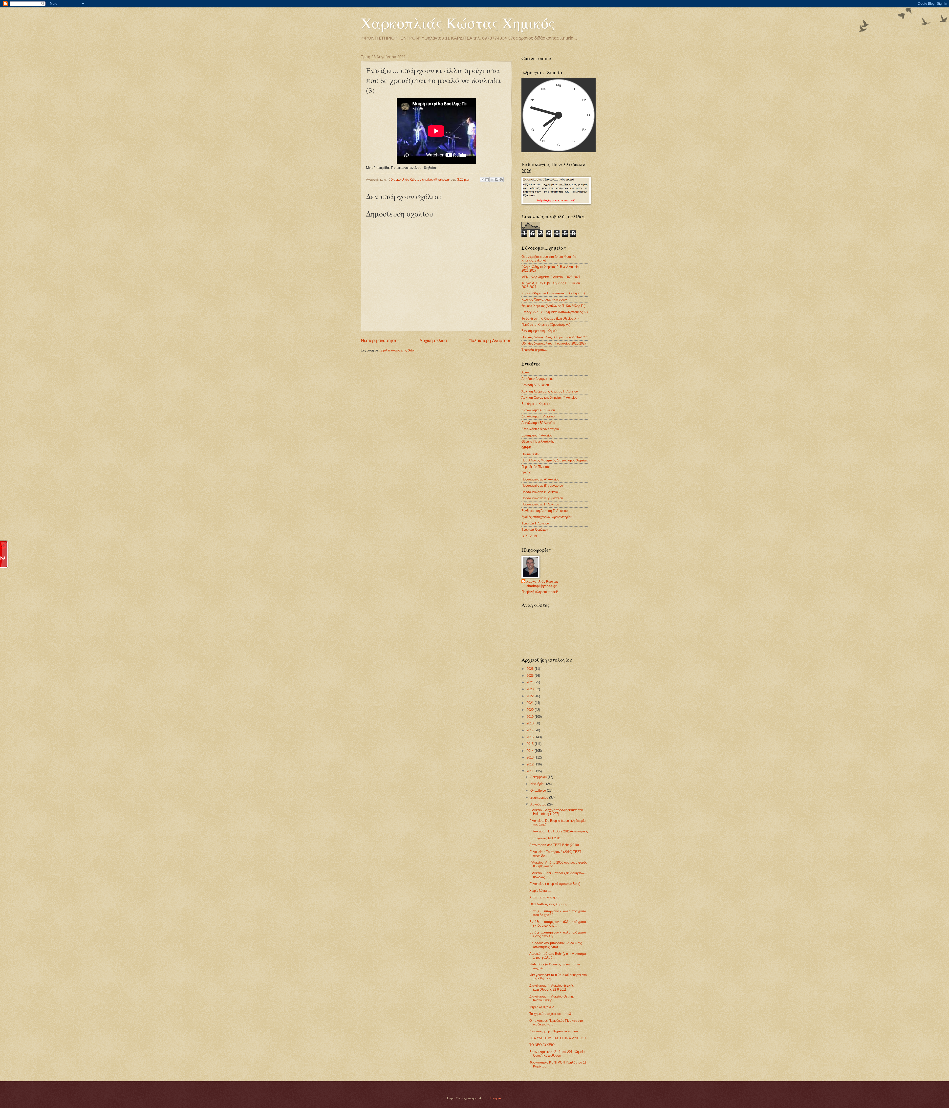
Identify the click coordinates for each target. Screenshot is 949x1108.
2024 (531, 682)
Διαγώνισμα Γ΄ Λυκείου (538, 416)
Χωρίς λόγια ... (540, 890)
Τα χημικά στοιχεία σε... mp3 (550, 1014)
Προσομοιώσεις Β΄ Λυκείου (540, 492)
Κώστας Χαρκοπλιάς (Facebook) (544, 299)
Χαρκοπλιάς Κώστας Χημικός (458, 23)
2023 (531, 689)
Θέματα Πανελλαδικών (538, 441)
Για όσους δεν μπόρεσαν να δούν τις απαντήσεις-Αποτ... (555, 945)
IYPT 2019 (529, 536)
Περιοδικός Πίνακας (535, 467)
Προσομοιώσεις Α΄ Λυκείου (540, 479)
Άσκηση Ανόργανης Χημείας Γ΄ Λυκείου (549, 391)
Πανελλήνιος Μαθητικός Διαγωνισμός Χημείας (554, 460)
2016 (531, 737)
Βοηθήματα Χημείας (535, 404)
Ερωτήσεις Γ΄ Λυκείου (536, 435)
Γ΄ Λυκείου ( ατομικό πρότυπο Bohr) (554, 884)
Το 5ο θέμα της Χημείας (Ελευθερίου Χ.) (550, 318)
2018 (531, 723)
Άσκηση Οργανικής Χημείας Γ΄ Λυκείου (549, 397)
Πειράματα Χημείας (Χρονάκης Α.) (545, 324)
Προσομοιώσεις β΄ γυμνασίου (542, 485)
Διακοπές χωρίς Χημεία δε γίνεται (553, 1031)
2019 (531, 716)
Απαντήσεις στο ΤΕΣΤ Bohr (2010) (554, 845)
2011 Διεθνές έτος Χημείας (548, 904)
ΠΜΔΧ (526, 473)
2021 (531, 703)
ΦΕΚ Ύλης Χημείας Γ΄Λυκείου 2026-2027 (550, 277)
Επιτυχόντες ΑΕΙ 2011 (545, 838)
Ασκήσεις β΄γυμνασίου (537, 379)
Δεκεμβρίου (539, 777)
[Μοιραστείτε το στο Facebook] (496, 179)
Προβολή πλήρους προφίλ (540, 592)
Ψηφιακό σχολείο (541, 1007)
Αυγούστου (538, 804)
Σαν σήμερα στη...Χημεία (539, 331)
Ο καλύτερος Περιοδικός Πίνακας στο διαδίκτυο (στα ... (556, 1022)
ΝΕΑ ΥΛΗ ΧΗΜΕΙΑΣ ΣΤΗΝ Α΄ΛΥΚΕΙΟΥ (557, 1038)
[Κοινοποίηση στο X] (491, 179)
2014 (531, 751)
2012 (531, 764)
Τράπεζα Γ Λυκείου (535, 523)
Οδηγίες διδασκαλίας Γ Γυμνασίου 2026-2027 (553, 343)
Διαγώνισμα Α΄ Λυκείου (538, 410)
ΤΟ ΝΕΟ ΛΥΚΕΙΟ (542, 1045)
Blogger (495, 1098)
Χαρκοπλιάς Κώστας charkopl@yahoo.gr (542, 584)
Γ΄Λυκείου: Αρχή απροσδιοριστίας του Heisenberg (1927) (556, 812)
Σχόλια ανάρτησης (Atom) (398, 350)
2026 (531, 669)
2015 (531, 744)
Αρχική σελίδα (433, 340)
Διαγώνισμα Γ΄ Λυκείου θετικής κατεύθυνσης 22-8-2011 (551, 987)
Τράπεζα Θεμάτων (534, 529)
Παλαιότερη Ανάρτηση (490, 340)
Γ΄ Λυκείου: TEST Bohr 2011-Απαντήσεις (558, 831)
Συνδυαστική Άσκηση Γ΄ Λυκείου (544, 511)
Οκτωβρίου (538, 790)
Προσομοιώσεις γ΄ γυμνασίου (542, 498)
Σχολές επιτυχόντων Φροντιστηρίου (546, 517)
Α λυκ (525, 372)
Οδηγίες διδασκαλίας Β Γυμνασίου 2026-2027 (554, 337)
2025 (531, 675)
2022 (531, 696)
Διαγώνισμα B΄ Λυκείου (538, 423)
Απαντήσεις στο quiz (544, 897)
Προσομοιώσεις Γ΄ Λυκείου (540, 504)
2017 (531, 730)
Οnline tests (530, 454)
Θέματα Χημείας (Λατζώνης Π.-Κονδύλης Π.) (553, 306)
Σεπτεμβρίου (539, 797)
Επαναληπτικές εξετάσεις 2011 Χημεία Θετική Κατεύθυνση (557, 1053)
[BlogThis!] (487, 179)
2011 (531, 771)
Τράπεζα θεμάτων (534, 350)
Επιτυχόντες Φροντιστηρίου (541, 429)
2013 (531, 757)
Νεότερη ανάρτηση (379, 340)
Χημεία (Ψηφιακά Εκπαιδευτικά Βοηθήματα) (553, 293)
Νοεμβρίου (538, 784)
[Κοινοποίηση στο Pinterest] (501, 179)
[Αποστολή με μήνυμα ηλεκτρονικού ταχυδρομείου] (482, 179)
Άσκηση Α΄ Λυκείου (535, 385)
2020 (531, 710)
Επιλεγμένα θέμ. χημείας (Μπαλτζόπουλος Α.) (554, 312)
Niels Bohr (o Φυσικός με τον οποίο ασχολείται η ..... (554, 966)
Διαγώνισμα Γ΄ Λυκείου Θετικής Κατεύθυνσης (551, 998)
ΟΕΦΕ (526, 448)
